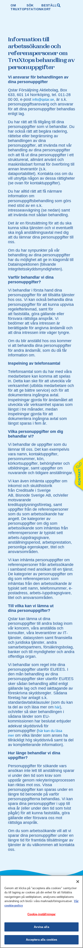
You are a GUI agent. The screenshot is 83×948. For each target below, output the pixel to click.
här (57, 707)
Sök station (34, 7)
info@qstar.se (43, 99)
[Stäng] (78, 881)
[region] (41, 911)
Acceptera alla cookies (41, 939)
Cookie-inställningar (41, 914)
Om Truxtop (19, 7)
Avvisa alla (41, 927)
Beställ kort (49, 7)
